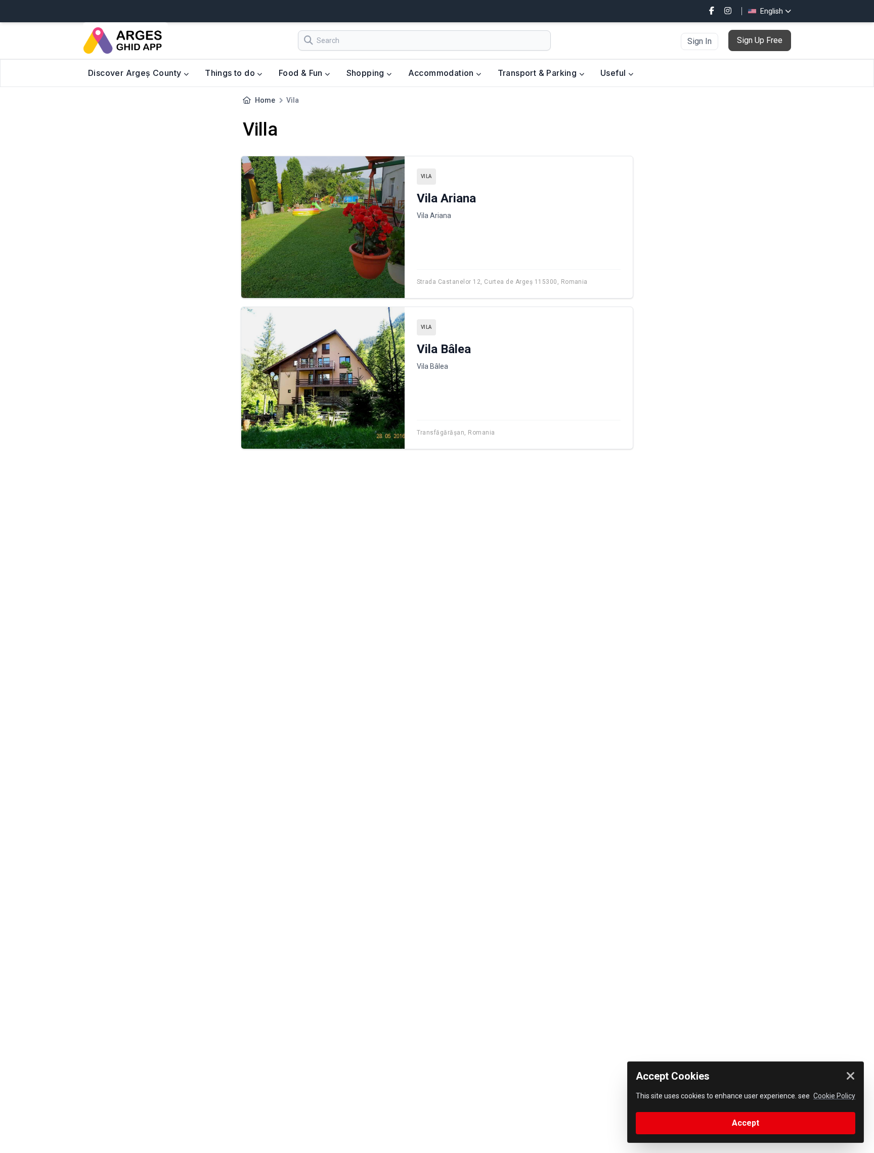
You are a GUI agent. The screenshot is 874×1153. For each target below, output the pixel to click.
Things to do (231, 73)
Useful (614, 73)
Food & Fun (302, 73)
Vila (426, 176)
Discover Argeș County (136, 73)
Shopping (366, 73)
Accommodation (442, 73)
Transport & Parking (538, 73)
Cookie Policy (834, 1096)
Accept (745, 1123)
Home (265, 100)
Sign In (699, 41)
